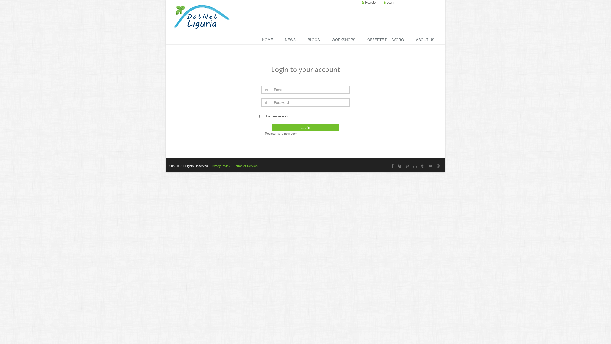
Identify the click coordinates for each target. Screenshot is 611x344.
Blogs (314, 39)
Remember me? (277, 116)
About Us (425, 39)
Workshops (343, 39)
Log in (391, 2)
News (290, 39)
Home (267, 39)
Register (371, 2)
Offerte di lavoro (385, 39)
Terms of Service (246, 165)
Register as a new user (281, 133)
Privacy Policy (220, 165)
